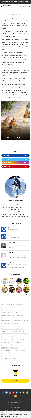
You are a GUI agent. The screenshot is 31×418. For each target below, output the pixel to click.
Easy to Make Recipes (19, 326)
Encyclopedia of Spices (7, 328)
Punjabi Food (14, 347)
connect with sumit (19, 1)
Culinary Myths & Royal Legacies (20, 320)
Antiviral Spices (16, 312)
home (8, 402)
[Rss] (27, 6)
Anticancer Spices (6, 307)
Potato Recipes (5, 347)
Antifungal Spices (6, 309)
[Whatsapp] (25, 6)
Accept (7, 416)
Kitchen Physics (5, 342)
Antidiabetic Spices (17, 307)
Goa (24, 331)
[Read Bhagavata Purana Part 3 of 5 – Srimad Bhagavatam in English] (15, 120)
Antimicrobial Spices (17, 309)
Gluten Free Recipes (16, 331)
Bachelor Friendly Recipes (8, 315)
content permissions (22, 405)
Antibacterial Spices (20, 304)
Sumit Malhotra (12, 242)
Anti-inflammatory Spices (8, 304)
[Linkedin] (20, 6)
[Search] (29, 6)
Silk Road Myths (24, 350)
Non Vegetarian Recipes (17, 342)
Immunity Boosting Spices (22, 334)
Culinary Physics (6, 323)
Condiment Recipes (6, 320)
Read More (14, 416)
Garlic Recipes (5, 331)
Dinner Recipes (15, 323)
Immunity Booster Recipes (8, 334)
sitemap (27, 1)
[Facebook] (3, 392)
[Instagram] (17, 6)
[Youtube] (24, 6)
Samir (9, 262)
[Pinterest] (19, 6)
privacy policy (15, 407)
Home (2, 11)
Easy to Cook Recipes (7, 326)
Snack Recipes (5, 353)
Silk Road (16, 350)
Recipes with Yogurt (7, 350)
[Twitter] (15, 6)
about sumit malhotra (7, 1)
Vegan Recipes (19, 355)
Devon (10, 235)
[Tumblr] (22, 6)
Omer (9, 227)
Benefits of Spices (21, 315)
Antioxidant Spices (6, 312)
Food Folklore (18, 328)
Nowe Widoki (12, 252)
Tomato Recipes (14, 353)
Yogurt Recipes (16, 358)
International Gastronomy (8, 339)
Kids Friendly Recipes (21, 339)
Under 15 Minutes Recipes (8, 355)
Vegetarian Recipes (6, 358)
